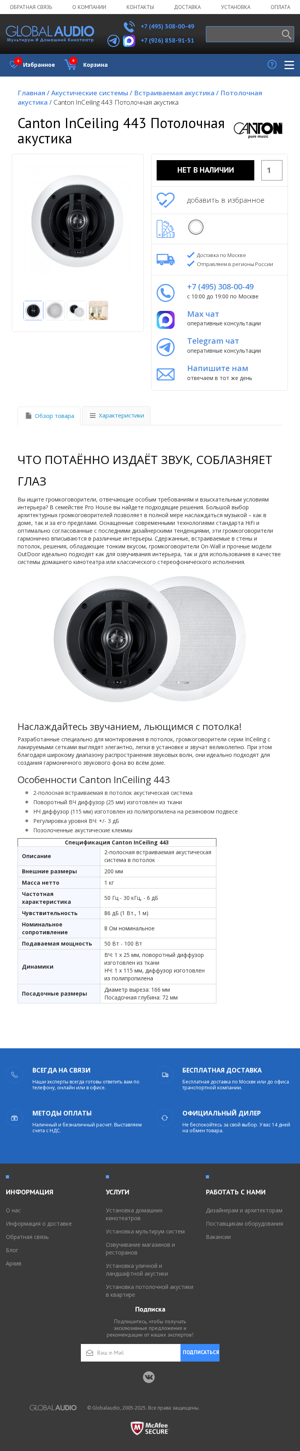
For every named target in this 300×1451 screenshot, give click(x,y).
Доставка (187, 7)
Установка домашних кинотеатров (134, 1214)
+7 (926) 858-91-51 (167, 40)
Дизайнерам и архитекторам (244, 1210)
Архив (13, 1263)
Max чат (203, 314)
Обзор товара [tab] (54, 415)
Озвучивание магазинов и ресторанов (140, 1248)
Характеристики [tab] (121, 415)
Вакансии (218, 1236)
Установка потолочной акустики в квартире (149, 1290)
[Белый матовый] (196, 227)
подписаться (201, 1352)
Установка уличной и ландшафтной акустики (137, 1269)
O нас (13, 1210)
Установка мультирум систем (145, 1231)
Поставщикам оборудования (244, 1223)
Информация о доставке (39, 1223)
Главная (34, 92)
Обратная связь (31, 7)
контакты (140, 7)
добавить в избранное (225, 200)
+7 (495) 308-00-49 (166, 26)
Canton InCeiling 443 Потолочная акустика (116, 102)
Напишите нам (217, 368)
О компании (89, 7)
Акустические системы (91, 92)
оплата (280, 7)
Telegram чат (213, 341)
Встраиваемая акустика (176, 92)
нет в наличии (205, 170)
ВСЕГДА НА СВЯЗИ (61, 1070)
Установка (235, 7)
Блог (12, 1250)
